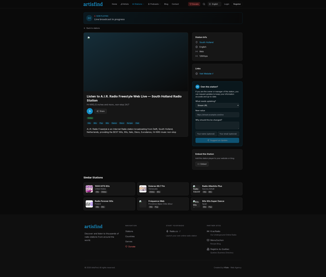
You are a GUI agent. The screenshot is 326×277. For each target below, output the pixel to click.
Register (237, 4)
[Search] (204, 4)
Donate (195, 4)
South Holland (206, 42)
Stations (138, 4)
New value (200, 110)
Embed (203, 164)
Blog (166, 4)
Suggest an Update (218, 140)
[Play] (90, 111)
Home (114, 4)
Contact (175, 4)
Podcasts (154, 4)
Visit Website (205, 73)
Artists (126, 4)
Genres (128, 241)
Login (226, 4)
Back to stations (93, 28)
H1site (226, 267)
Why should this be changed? (208, 120)
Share (102, 111)
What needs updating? (205, 101)
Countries (130, 236)
